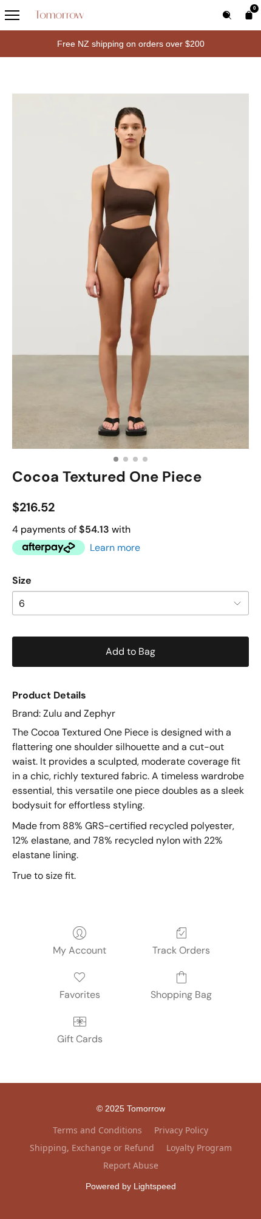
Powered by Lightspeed (131, 1186)
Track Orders (181, 950)
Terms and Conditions (97, 1130)
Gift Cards (80, 1039)
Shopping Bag (181, 994)
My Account (79, 950)
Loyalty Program (199, 1147)
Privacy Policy (181, 1130)
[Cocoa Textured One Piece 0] (130, 271)
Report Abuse (130, 1165)
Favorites (79, 994)
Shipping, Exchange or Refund (92, 1147)
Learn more (115, 547)
